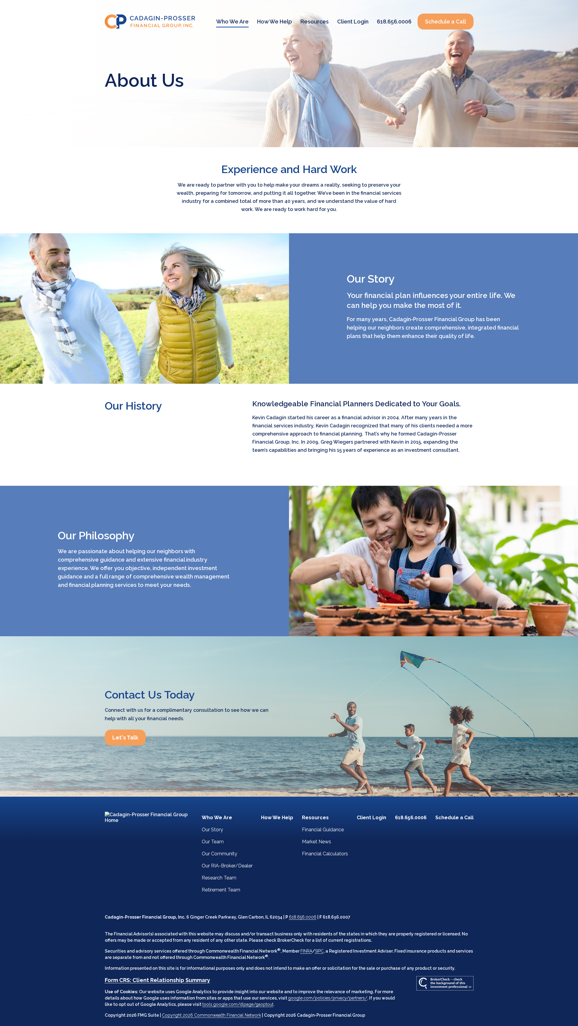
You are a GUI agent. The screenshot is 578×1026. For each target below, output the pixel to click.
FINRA (306, 951)
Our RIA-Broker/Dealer (227, 866)
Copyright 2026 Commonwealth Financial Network (211, 1015)
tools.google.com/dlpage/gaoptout (237, 1004)
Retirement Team (221, 890)
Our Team (213, 842)
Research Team (219, 878)
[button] (232, 21)
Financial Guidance (323, 829)
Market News (316, 842)
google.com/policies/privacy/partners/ (327, 998)
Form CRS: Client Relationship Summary (157, 980)
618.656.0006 (302, 917)
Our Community (219, 854)
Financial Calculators (325, 854)
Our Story (212, 829)
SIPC (319, 951)
